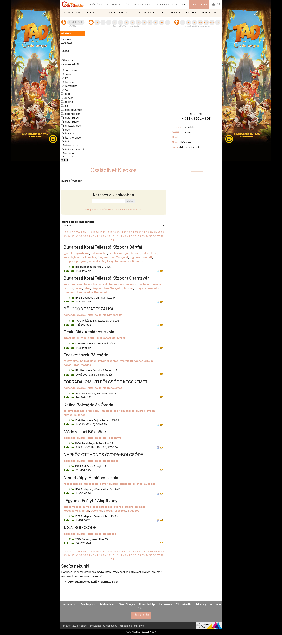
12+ (217, 22)
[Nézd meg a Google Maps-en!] (161, 270)
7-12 (212, 22)
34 (69, 236)
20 (118, 232)
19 (114, 232)
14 (97, 232)
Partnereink (165, 604)
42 (100, 236)
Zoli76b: (182, 132)
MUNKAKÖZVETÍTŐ (117, 4)
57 (158, 236)
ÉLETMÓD (158, 13)
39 (88, 236)
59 (112, 240)
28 (147, 232)
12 (168, 22)
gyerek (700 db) (71, 180)
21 (121, 232)
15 (101, 232)
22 (125, 232)
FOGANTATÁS (70, 13)
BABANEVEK (207, 13)
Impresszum (70, 604)
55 (150, 236)
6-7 (206, 22)
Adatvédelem (107, 604)
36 (76, 236)
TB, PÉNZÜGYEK (140, 13)
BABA (102, 13)
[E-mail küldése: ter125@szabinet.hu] (158, 324)
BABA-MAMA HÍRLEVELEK (169, 4)
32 (162, 232)
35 (73, 236)
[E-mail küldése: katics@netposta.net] (158, 424)
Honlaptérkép (147, 604)
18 (111, 232)
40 (92, 236)
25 (136, 232)
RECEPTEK (190, 13)
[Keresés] (219, 3)
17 (107, 232)
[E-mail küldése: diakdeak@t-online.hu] (158, 347)
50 (132, 236)
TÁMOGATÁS (199, 4)
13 (94, 232)
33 (65, 236)
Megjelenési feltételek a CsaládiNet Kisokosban (113, 209)
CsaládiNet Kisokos (113, 170)
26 (139, 232)
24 (132, 232)
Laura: (186, 147)
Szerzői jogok (127, 604)
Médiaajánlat (88, 604)
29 (151, 232)
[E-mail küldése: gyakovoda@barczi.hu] (158, 520)
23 (128, 232)
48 (124, 236)
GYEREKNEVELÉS (118, 13)
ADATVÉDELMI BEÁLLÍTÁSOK (141, 631)
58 (162, 236)
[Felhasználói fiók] (213, 3)
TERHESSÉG (88, 13)
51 (136, 236)
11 (162, 22)
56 (154, 236)
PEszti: (176, 137)
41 (96, 236)
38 (84, 236)
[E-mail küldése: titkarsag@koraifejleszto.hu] (158, 270)
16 (104, 232)
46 (116, 236)
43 (104, 236)
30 (155, 232)
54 (147, 236)
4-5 (200, 22)
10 (156, 22)
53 (143, 236)
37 (80, 236)
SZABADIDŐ (174, 13)
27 (143, 232)
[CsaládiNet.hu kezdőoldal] (73, 4)
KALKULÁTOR (141, 4)
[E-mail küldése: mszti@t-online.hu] (158, 447)
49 (128, 236)
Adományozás (204, 604)
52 (139, 236)
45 (112, 236)
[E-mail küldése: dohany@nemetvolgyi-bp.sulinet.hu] (158, 493)
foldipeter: (184, 127)
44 (108, 236)
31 (158, 232)
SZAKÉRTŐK (93, 4)
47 (120, 236)
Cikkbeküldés (184, 604)
